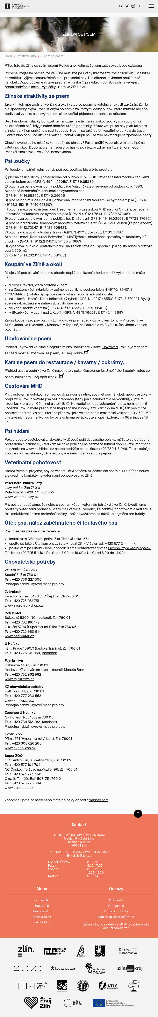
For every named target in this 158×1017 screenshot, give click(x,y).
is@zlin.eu (84, 855)
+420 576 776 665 (26, 774)
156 (85, 539)
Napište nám (98, 800)
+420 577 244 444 (119, 543)
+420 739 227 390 (27, 579)
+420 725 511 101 (32, 553)
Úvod (8, 56)
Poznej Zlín (41, 900)
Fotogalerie (116, 905)
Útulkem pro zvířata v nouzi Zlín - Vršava (66, 543)
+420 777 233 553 (26, 696)
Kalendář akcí (42, 911)
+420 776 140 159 (26, 653)
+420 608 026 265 (26, 743)
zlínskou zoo (102, 121)
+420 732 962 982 (26, 674)
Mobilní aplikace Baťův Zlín (116, 917)
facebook (49, 653)
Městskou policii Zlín (44, 539)
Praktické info (26, 56)
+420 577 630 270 (68, 852)
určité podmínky (79, 126)
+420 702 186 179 (26, 622)
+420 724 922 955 (39, 492)
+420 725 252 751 (25, 601)
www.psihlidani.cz (40, 449)
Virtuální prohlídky (116, 911)
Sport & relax (42, 917)
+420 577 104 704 (26, 765)
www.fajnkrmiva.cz (19, 679)
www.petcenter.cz (19, 636)
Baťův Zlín (42, 905)
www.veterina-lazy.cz (22, 497)
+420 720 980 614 (26, 631)
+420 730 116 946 (113, 449)
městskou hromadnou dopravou (52, 394)
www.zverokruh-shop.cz (24, 605)
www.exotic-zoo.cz (20, 748)
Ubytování (110, 347)
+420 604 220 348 (96, 852)
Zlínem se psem (52, 56)
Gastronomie (93, 370)
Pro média (116, 900)
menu (151, 6)
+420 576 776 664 (26, 783)
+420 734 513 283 (26, 722)
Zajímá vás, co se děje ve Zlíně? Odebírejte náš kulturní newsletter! (116, 926)
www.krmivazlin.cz (19, 700)
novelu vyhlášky (43, 87)
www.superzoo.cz (19, 788)
